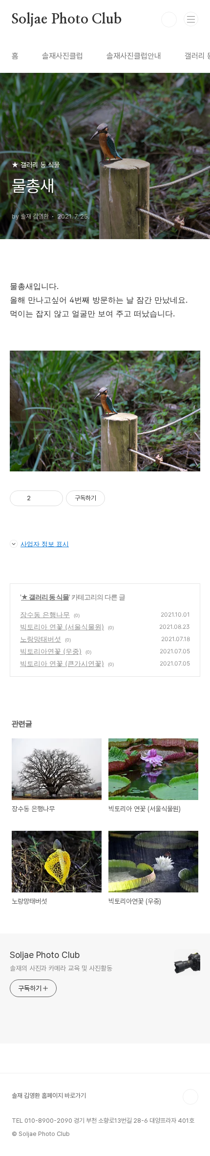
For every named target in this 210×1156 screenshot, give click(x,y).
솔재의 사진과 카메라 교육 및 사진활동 (61, 968)
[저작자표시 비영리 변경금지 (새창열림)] (118, 498)
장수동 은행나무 (45, 614)
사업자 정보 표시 (45, 544)
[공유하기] (40, 498)
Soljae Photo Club (67, 19)
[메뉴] (191, 19)
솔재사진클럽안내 (133, 56)
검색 (169, 19)
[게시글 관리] (52, 498)
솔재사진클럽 (62, 56)
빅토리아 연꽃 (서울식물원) (62, 626)
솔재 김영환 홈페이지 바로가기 (49, 1095)
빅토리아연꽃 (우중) (51, 651)
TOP (190, 1097)
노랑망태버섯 (40, 639)
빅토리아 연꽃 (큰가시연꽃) (62, 663)
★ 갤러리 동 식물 (45, 597)
